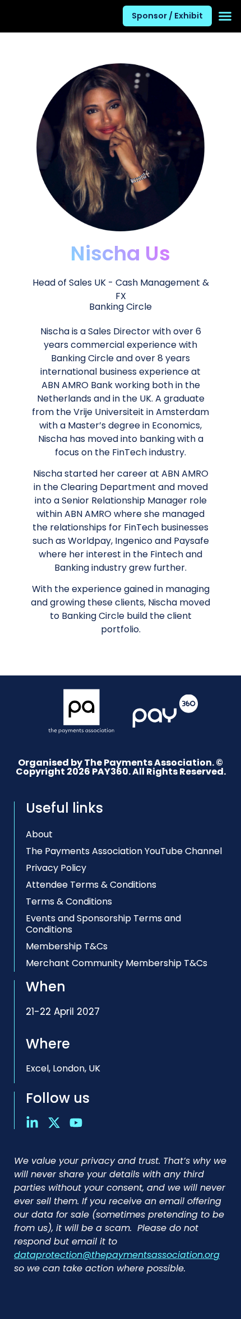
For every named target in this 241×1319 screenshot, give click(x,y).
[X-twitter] (54, 1122)
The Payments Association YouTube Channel (124, 851)
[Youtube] (75, 1122)
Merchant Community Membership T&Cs (116, 963)
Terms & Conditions (69, 901)
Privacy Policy (56, 867)
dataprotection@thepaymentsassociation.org (117, 1254)
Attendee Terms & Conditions (91, 884)
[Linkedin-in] (32, 1122)
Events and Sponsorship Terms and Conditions (103, 924)
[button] (225, 16)
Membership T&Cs (67, 946)
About (39, 834)
